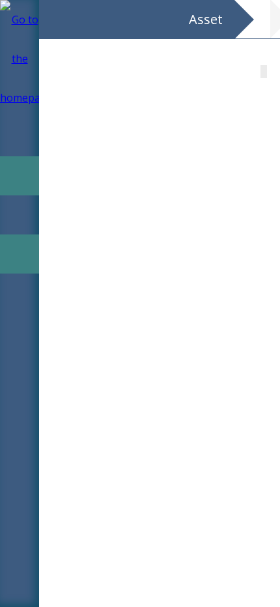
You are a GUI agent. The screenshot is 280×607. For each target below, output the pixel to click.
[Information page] (19, 293)
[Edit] (19, 175)
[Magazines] (19, 136)
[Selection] (19, 214)
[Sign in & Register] (19, 58)
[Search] (19, 97)
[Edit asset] (19, 254)
